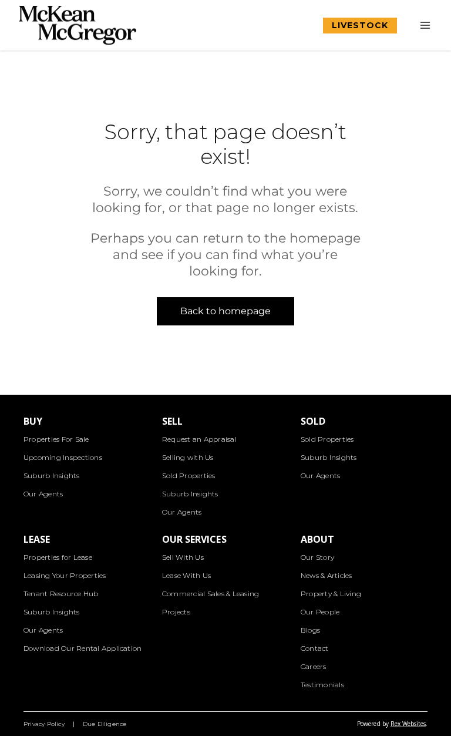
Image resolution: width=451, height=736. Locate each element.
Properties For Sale (56, 439)
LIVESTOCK (360, 25)
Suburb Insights (51, 475)
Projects (176, 611)
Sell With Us (183, 557)
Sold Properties (189, 475)
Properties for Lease (57, 557)
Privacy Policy (44, 724)
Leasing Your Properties (64, 575)
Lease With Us (186, 575)
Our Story (317, 557)
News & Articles (326, 575)
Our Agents (43, 493)
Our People (320, 611)
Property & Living (331, 593)
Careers (314, 666)
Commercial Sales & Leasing (210, 593)
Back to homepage (225, 311)
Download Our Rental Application (82, 648)
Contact (315, 648)
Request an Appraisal (199, 439)
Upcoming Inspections (62, 457)
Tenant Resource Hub (61, 593)
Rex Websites (408, 724)
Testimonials (322, 684)
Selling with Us (188, 457)
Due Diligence (105, 724)
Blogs (310, 630)
